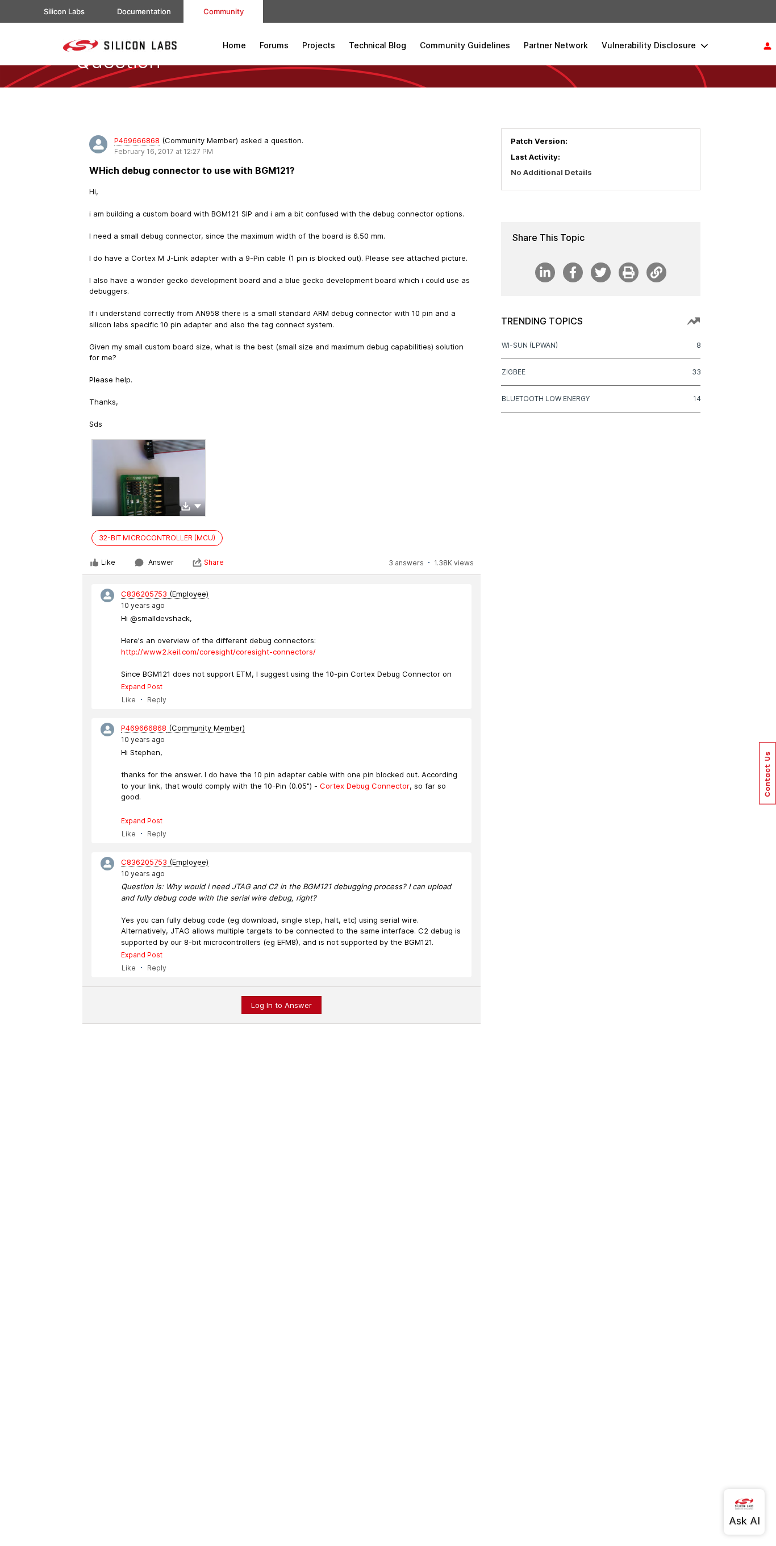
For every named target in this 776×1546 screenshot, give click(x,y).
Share (214, 562)
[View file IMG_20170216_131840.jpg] (148, 478)
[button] (197, 505)
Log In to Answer (281, 1005)
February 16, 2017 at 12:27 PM (163, 151)
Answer (161, 562)
